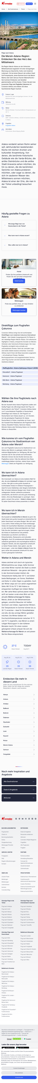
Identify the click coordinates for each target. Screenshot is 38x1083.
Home (3, 9)
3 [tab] (19, 47)
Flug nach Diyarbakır (7, 922)
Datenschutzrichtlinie (27, 891)
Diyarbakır (6, 722)
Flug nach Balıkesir (7, 925)
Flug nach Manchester (27, 938)
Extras (3, 839)
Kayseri (5, 736)
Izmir (4, 731)
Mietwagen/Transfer (7, 845)
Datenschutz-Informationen (28, 876)
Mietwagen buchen (19, 310)
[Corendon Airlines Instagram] (16, 819)
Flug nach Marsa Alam (27, 951)
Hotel (3, 847)
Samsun (6, 749)
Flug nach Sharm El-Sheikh (28, 949)
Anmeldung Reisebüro (27, 858)
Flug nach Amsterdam (27, 941)
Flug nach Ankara (7, 914)
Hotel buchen (19, 281)
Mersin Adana (8, 745)
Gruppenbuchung (6, 842)
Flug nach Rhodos (26, 909)
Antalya (5, 704)
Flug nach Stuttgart (7, 953)
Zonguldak (6, 754)
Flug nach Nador (25, 943)
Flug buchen (5, 831)
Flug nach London (26, 935)
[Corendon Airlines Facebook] (26, 819)
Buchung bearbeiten (7, 837)
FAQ (3, 858)
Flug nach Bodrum (7, 917)
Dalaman (6, 717)
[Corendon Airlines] (7, 3)
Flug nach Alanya (6, 911)
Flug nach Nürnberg (7, 940)
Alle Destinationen (13, 9)
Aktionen (7, 798)
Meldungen (5, 879)
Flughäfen (23, 842)
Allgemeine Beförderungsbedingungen (12, 1031)
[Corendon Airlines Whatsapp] (35, 819)
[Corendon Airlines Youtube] (22, 819)
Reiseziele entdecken (27, 834)
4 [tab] (20, 47)
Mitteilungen (5, 882)
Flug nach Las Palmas (27, 919)
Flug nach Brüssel (26, 957)
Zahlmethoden (25, 868)
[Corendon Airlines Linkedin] (29, 819)
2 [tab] (18, 47)
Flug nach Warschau (26, 954)
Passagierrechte (28, 1029)
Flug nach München (7, 945)
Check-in (29, 3)
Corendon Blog (6, 890)
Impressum (28, 1031)
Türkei (23, 9)
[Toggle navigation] (35, 4)
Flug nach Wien (25, 959)
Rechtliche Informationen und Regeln (12, 1029)
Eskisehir (6, 727)
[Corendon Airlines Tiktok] (32, 819)
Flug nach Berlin (6, 956)
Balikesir (6, 708)
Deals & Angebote (10, 790)
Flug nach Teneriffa (26, 925)
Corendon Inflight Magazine (28, 839)
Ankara (5, 699)
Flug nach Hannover (7, 951)
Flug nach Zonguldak (8, 927)
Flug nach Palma (25, 917)
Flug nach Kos (25, 911)
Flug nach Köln (6, 938)
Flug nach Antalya (7, 906)
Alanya (5, 694)
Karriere (4, 887)
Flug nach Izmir (6, 909)
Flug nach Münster (7, 948)
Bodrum (5, 713)
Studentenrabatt (25, 865)
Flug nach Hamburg (7, 959)
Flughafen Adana (10, 125)
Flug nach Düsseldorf (8, 943)
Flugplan (23, 847)
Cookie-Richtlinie (26, 884)
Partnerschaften (25, 855)
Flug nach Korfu (25, 914)
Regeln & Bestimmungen (8, 861)
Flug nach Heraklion (26, 906)
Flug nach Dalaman (7, 919)
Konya (5, 740)
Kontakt (4, 863)
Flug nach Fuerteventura (27, 922)
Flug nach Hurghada (26, 946)
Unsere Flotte (5, 876)
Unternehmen (5, 884)
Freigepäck (5, 855)
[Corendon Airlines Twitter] (19, 819)
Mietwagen (5, 463)
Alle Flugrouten (25, 845)
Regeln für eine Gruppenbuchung (11, 1033)
